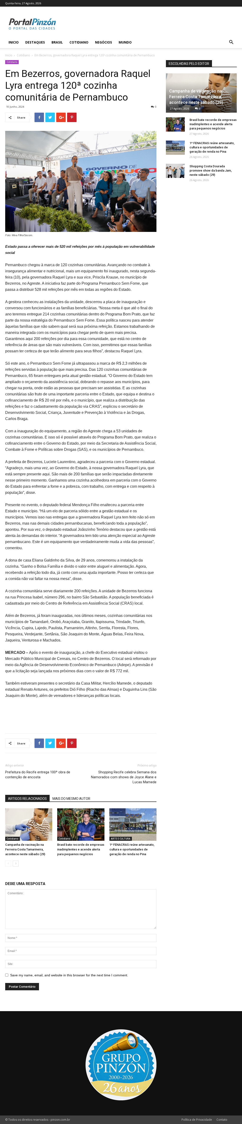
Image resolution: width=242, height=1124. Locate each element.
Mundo (125, 42)
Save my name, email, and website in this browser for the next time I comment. (69, 975)
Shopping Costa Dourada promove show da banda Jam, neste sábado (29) (211, 170)
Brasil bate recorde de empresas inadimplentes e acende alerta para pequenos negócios (80, 849)
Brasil (57, 42)
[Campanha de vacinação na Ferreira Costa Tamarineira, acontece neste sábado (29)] (28, 824)
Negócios (103, 42)
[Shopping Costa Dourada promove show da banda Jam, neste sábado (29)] (175, 171)
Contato (221, 1120)
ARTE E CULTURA (120, 838)
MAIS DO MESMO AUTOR (71, 799)
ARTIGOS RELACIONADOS (27, 799)
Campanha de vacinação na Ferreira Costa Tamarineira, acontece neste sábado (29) (25, 849)
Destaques (35, 42)
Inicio (14, 42)
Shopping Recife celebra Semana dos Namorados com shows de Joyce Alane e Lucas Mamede (123, 777)
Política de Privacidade (197, 1120)
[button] (231, 42)
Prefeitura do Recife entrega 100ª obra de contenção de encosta (37, 774)
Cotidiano (78, 42)
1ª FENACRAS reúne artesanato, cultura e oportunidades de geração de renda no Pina (131, 849)
